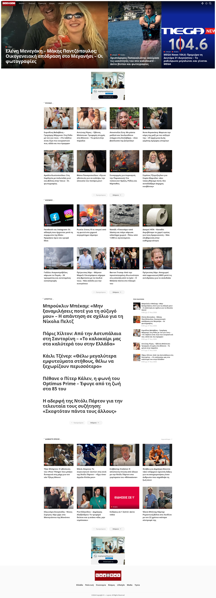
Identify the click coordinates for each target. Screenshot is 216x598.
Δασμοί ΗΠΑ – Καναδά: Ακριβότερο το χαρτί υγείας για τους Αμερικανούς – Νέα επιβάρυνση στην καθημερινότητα (156, 235)
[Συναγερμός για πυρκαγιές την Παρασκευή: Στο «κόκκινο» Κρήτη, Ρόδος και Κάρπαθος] (124, 161)
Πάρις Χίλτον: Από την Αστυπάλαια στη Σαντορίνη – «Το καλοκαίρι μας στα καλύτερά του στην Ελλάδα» (82, 338)
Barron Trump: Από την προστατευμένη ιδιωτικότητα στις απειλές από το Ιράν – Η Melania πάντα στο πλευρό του (124, 278)
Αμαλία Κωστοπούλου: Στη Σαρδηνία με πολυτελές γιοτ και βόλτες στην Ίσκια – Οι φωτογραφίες (57, 179)
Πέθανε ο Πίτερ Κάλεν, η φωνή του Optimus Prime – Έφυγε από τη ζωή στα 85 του (82, 383)
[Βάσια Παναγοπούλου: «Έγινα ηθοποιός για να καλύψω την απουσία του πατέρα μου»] (91, 161)
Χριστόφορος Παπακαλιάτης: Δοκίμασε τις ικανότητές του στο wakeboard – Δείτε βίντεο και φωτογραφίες (134, 61)
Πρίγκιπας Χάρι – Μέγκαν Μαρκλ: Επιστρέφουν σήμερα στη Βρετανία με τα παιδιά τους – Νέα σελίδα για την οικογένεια (91, 278)
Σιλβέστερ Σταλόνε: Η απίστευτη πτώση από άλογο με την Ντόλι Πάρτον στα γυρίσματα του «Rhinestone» (124, 473)
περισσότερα (165, 439)
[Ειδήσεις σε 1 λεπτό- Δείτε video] (124, 498)
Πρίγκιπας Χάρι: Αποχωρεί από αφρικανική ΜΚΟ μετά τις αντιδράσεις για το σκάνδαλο (157, 275)
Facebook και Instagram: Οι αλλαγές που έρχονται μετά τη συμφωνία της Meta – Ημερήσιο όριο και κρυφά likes (58, 235)
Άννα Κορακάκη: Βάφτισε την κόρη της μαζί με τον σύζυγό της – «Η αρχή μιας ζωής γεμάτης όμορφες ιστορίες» (157, 136)
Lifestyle (114, 54)
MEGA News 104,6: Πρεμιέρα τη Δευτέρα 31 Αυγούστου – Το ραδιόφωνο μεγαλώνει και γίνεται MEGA (185, 59)
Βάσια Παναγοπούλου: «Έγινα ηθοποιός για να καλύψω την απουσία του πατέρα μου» (91, 178)
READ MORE (97, 66)
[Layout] (9, 3)
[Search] (210, 3)
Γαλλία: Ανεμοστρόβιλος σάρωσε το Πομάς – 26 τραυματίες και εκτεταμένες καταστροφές (57, 276)
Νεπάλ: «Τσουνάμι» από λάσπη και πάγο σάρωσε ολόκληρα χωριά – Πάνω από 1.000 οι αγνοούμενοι (124, 233)
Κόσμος (49, 224)
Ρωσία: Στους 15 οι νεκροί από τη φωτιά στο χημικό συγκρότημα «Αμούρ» (91, 232)
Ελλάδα (10, 47)
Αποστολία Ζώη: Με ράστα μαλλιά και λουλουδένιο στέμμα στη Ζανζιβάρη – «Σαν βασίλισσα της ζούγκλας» (124, 136)
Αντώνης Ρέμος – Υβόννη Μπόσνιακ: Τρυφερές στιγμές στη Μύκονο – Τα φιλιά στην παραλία (91, 136)
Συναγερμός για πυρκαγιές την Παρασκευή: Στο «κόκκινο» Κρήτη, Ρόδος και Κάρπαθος (123, 179)
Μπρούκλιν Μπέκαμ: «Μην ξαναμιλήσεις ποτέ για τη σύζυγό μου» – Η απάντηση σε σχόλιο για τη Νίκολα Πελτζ (83, 313)
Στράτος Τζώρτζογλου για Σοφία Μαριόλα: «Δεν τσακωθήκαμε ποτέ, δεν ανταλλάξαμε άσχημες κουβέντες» (155, 181)
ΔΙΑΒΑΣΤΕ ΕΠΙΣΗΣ (52, 439)
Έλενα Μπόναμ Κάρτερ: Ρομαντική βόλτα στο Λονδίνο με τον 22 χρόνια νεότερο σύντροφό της (157, 516)
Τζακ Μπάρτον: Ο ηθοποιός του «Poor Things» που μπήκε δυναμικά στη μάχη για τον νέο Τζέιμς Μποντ (58, 473)
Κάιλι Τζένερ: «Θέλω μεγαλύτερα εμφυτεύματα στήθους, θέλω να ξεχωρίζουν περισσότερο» (79, 361)
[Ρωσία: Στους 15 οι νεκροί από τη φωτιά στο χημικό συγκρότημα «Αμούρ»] (91, 215)
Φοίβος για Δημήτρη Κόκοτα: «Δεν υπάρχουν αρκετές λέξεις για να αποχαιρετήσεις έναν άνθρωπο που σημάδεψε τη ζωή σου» (157, 474)
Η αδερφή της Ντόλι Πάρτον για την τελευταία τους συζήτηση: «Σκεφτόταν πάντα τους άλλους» (83, 406)
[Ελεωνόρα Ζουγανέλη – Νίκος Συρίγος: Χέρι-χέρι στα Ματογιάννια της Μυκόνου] (58, 498)
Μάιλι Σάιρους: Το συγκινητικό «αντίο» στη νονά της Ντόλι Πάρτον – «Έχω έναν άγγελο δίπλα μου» (91, 473)
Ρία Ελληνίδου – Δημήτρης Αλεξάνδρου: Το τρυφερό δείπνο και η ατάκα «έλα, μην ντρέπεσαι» (91, 516)
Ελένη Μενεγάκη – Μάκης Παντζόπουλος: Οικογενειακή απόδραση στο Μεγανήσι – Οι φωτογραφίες (54, 56)
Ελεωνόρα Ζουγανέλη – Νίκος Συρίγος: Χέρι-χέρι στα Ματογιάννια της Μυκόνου (58, 515)
